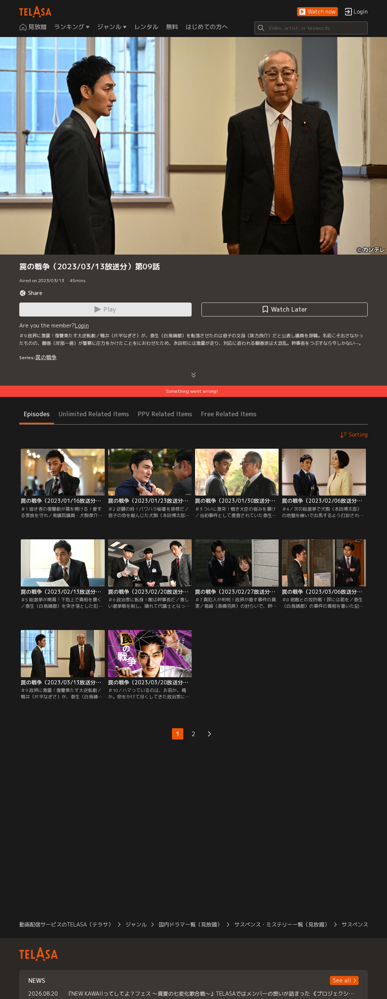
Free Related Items (228, 414)
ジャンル (136, 924)
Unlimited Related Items (94, 414)
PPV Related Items (165, 414)
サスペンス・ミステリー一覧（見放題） (282, 924)
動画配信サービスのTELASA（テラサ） (66, 924)
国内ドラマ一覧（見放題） (190, 924)
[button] (317, 12)
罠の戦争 (46, 357)
